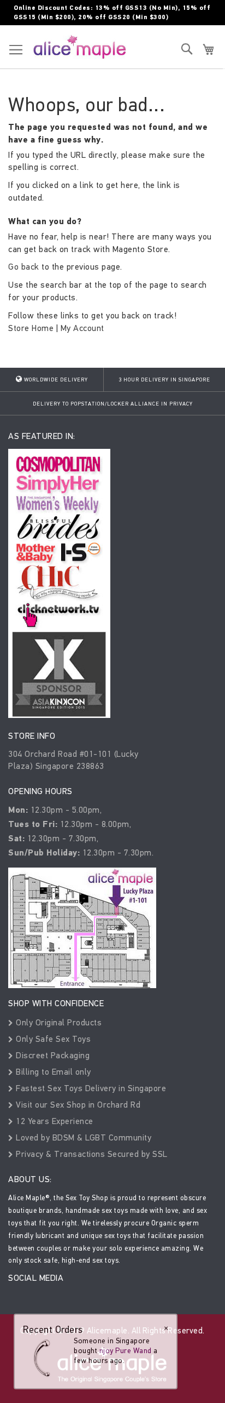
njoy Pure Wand (125, 1350)
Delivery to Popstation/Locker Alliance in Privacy (113, 404)
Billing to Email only (52, 1071)
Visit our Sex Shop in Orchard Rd (77, 1104)
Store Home (31, 328)
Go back (23, 266)
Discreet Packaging (52, 1055)
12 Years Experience (53, 1121)
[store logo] (79, 46)
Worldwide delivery (55, 380)
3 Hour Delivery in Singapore (164, 380)
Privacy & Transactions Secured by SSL (91, 1154)
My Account (82, 328)
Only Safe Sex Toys (52, 1039)
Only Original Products (58, 1022)
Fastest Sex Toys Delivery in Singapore (90, 1088)
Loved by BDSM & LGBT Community (82, 1137)
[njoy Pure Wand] (45, 1357)
